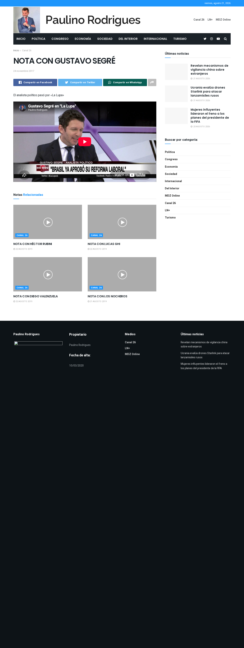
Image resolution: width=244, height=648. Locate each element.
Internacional (155, 39)
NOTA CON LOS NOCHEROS (107, 296)
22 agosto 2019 (23, 249)
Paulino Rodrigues (92, 20)
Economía (83, 39)
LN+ (210, 20)
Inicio (21, 39)
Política (38, 39)
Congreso (60, 39)
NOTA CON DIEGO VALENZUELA (35, 296)
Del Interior (128, 39)
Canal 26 (198, 20)
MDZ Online (223, 20)
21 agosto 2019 (98, 301)
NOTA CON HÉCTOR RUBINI (32, 244)
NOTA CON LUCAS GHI (104, 244)
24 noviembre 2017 (23, 71)
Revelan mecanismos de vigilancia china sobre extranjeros (209, 70)
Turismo (180, 39)
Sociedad (104, 39)
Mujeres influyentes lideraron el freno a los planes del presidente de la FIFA (210, 116)
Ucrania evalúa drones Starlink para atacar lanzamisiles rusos (208, 92)
